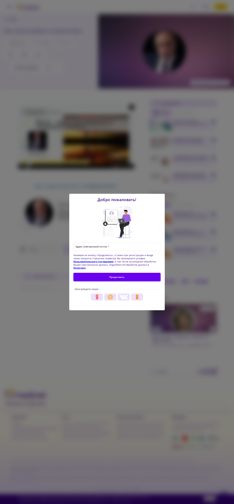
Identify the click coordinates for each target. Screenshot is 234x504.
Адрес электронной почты (92, 246)
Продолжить (117, 277)
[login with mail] (110, 297)
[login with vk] (124, 297)
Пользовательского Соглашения (93, 261)
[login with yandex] (97, 297)
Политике (79, 267)
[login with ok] (137, 297)
